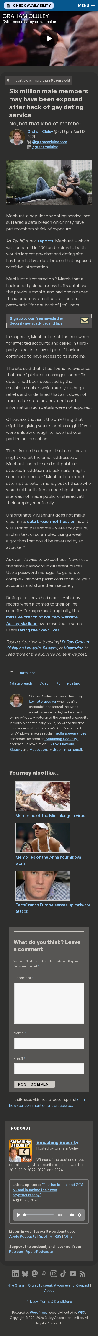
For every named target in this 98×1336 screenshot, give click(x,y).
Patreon (16, 1251)
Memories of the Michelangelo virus (50, 815)
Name (20, 1033)
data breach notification (51, 521)
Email (19, 1058)
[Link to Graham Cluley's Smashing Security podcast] (44, 1273)
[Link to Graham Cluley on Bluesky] (25, 1273)
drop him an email (67, 749)
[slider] (38, 1215)
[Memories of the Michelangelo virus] (55, 795)
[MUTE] (71, 1215)
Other (69, 1236)
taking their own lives (39, 630)
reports (45, 241)
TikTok (53, 744)
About (49, 1290)
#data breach (21, 683)
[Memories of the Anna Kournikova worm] (55, 837)
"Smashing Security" (61, 738)
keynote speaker (43, 701)
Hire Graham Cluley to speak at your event (40, 1285)
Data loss (27, 672)
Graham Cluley (40, 131)
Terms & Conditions (56, 1301)
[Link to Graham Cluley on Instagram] (53, 1273)
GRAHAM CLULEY (25, 16)
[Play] (18, 1215)
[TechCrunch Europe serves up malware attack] (55, 885)
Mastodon (73, 647)
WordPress (39, 1312)
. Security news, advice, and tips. (37, 321)
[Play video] (49, 38)
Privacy (32, 1301)
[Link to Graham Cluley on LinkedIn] (15, 1273)
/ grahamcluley (45, 147)
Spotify (45, 1236)
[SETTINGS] (79, 1215)
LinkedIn (67, 744)
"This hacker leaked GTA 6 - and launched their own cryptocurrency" (48, 1189)
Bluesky (49, 647)
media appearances (70, 733)
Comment (24, 977)
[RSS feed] (82, 1273)
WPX (81, 1312)
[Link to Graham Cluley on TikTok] (63, 1273)
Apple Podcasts (22, 1236)
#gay (44, 683)
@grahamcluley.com (49, 142)
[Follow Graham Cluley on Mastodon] (34, 1273)
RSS (57, 1236)
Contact (82, 1285)
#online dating (68, 683)
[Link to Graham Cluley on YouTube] (73, 1273)
